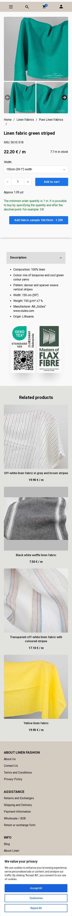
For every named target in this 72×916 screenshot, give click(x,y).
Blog (7, 844)
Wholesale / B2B (15, 818)
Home (8, 119)
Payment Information (17, 811)
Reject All (36, 908)
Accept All (36, 888)
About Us (10, 759)
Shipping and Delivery (18, 805)
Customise (36, 898)
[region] (36, 885)
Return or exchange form (19, 825)
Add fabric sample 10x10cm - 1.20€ (38, 220)
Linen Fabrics (25, 119)
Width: (8, 162)
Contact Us (11, 765)
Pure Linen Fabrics (51, 119)
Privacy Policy (13, 779)
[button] (44, 7)
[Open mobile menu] (11, 6)
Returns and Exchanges (19, 798)
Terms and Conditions (18, 772)
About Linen (11, 850)
